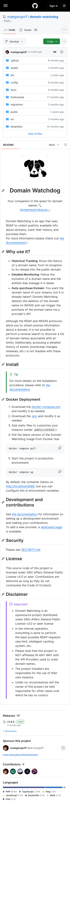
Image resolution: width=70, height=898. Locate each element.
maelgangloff (17, 17)
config (14, 82)
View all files (35, 133)
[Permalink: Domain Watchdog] (3, 190)
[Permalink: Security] (3, 540)
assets (14, 67)
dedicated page (51, 527)
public (14, 111)
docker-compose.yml (46, 407)
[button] (60, 447)
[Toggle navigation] (5, 5)
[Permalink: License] (3, 558)
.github (15, 60)
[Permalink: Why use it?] (3, 251)
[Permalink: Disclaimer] (3, 594)
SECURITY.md (30, 549)
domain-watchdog (44, 17)
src (12, 119)
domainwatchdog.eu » (35, 209)
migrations (17, 104)
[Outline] (65, 145)
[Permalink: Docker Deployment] (3, 399)
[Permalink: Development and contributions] (3, 502)
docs (13, 89)
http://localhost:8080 (20, 486)
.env (34, 416)
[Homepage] (35, 6)
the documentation (25, 514)
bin (12, 75)
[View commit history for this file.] (62, 51)
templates (16, 126)
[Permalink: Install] (3, 364)
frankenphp (17, 97)
